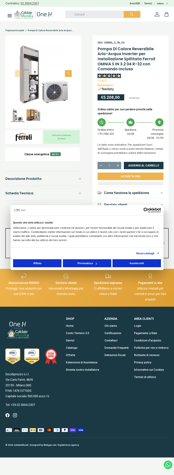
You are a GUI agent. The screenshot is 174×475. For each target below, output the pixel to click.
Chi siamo (111, 325)
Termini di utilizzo (145, 377)
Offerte (70, 355)
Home (69, 325)
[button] (166, 14)
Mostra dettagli (145, 253)
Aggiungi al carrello (143, 165)
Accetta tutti (136, 263)
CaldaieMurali (21, 445)
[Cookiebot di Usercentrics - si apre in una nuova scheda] (146, 210)
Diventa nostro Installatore (82, 369)
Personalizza (85, 263)
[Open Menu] (9, 15)
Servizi (148, 3)
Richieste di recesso (147, 355)
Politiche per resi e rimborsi (151, 347)
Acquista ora (130, 176)
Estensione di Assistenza (81, 362)
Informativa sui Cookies (149, 369)
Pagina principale (14, 30)
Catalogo (71, 347)
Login (137, 325)
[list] (43, 73)
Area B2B (135, 3)
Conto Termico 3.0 (77, 333)
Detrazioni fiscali (115, 355)
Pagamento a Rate (145, 333)
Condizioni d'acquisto (147, 340)
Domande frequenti (117, 347)
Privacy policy (142, 362)
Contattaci (111, 340)
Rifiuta (37, 263)
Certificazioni (113, 333)
